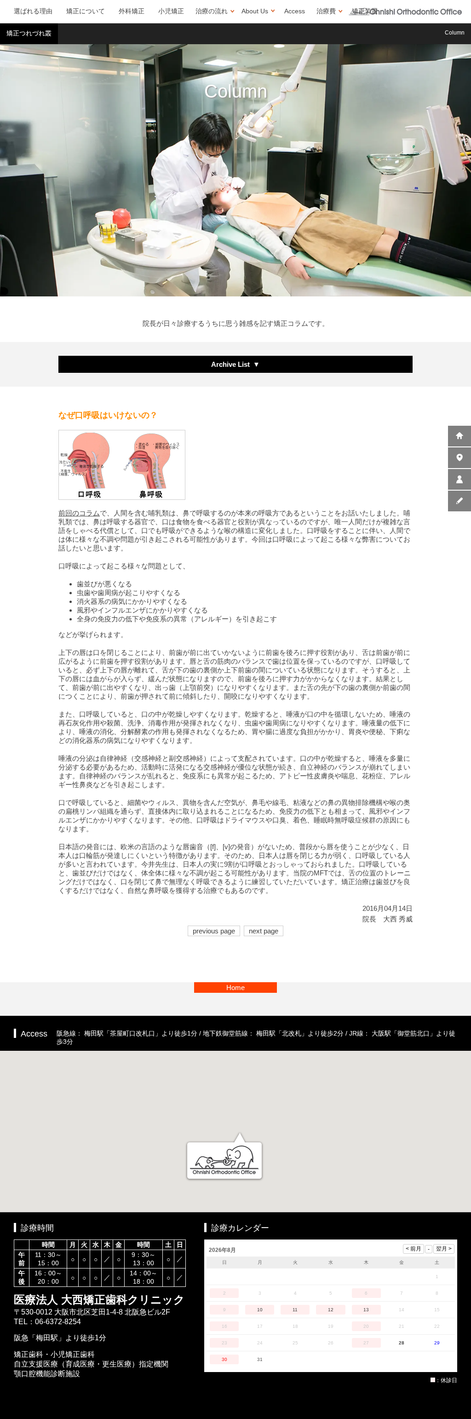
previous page (214, 931)
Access (294, 11)
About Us (254, 11)
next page (263, 931)
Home (235, 987)
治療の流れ (211, 11)
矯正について (85, 11)
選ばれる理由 (33, 11)
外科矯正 (131, 11)
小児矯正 (171, 11)
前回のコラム (79, 513)
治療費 (326, 11)
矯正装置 (365, 11)
